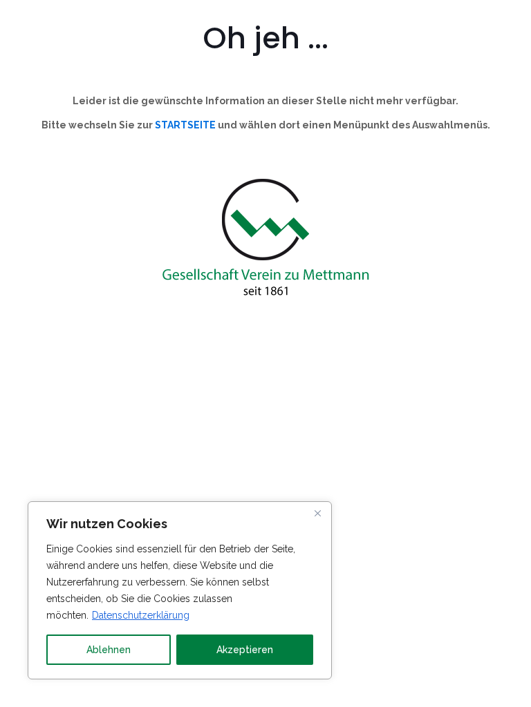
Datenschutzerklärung (140, 615)
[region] (180, 590)
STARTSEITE (185, 124)
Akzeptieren (244, 649)
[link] (265, 239)
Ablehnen (108, 649)
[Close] (317, 513)
